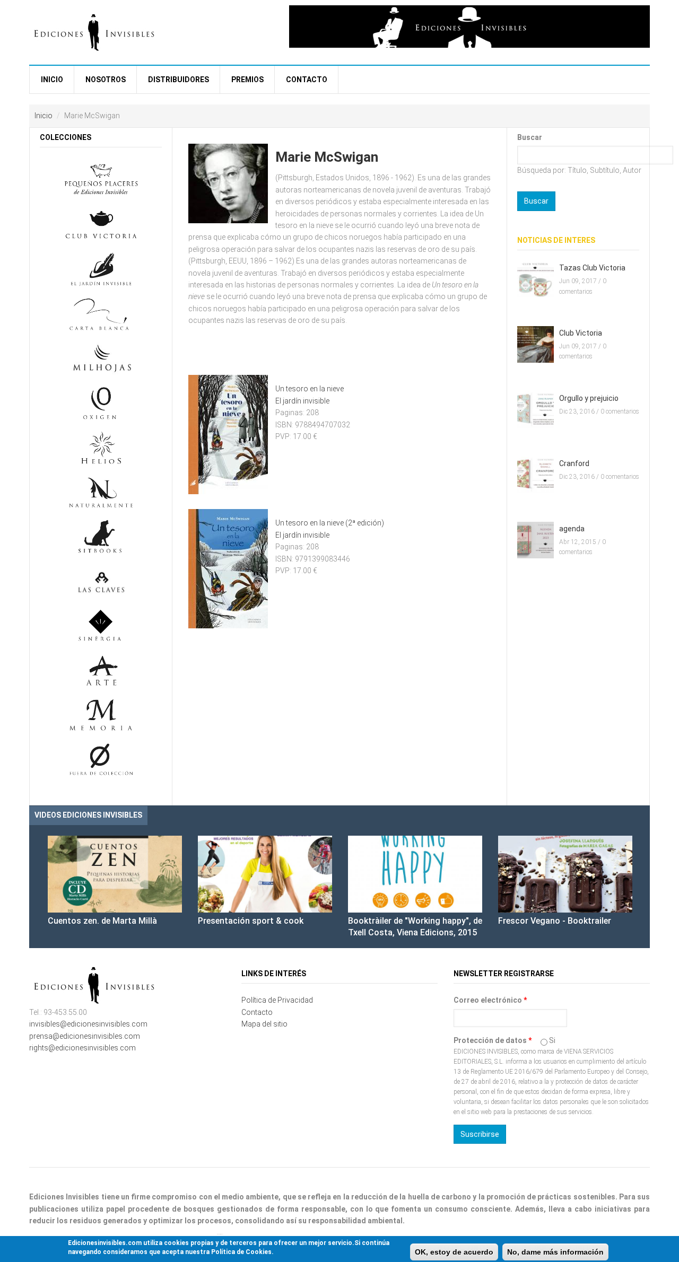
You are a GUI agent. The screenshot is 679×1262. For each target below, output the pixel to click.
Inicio (52, 79)
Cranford (574, 463)
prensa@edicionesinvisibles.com (84, 1036)
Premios (247, 79)
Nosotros (105, 79)
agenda (572, 528)
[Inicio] (95, 31)
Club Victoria (580, 333)
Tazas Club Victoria (592, 268)
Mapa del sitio (264, 1024)
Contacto (306, 79)
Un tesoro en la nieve (309, 388)
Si (552, 1040)
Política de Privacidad (277, 1000)
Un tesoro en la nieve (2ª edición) (329, 523)
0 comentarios (619, 411)
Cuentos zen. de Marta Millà (102, 921)
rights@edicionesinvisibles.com (82, 1048)
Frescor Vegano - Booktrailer (554, 921)
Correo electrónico (490, 1000)
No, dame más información (555, 1252)
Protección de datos (493, 1040)
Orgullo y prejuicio (589, 398)
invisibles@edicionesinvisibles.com (88, 1024)
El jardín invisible (302, 401)
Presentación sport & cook (250, 921)
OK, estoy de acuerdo (454, 1252)
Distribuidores (178, 79)
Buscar (529, 137)
